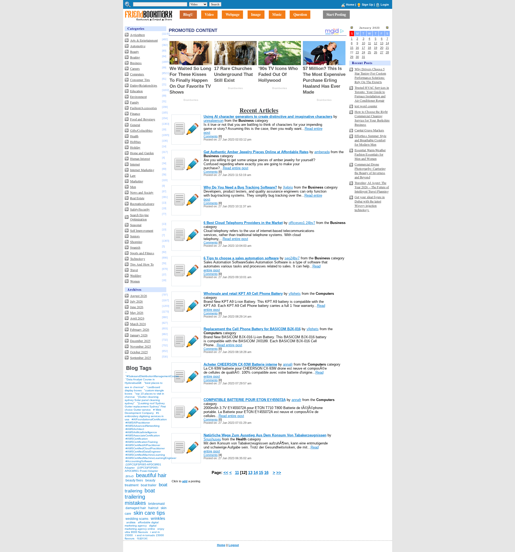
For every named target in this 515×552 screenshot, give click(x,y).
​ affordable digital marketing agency (142, 524)
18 (369, 47)
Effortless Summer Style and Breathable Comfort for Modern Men (371, 140)
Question (300, 14)
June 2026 (137, 307)
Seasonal (136, 225)
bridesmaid (156, 504)
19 (375, 47)
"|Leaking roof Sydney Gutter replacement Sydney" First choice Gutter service (145, 406)
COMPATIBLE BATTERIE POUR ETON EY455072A (245, 400)
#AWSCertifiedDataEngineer (143, 451)
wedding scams (137, 519)
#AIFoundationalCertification (149, 419)
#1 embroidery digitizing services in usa (144, 416)
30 (357, 56)
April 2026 (137, 318)
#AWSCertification (137, 438)
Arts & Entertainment (144, 40)
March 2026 (138, 324)
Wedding (136, 275)
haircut (153, 508)
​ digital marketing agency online (140, 527)
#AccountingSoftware (139, 461)
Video (209, 14)
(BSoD (130, 476)
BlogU (188, 14)
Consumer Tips (140, 80)
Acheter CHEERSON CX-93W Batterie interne (240, 364)
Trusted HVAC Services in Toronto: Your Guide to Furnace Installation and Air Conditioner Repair (372, 93)
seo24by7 (292, 258)
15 (261, 472)
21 (387, 47)
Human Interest (140, 158)
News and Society (142, 192)
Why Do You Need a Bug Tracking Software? (240, 187)
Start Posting (336, 14)
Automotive (137, 46)
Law (133, 175)
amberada (322, 152)
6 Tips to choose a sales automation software (241, 258)
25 (369, 52)
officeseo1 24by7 (302, 223)
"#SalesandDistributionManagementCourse (152, 376)
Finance (135, 113)
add (184, 481)
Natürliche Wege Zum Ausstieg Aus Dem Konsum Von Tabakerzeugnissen (265, 435)
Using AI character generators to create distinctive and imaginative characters (268, 117)
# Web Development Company (143, 411)
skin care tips (149, 513)
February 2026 (139, 329)
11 (237, 472)
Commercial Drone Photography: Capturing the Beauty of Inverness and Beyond (370, 170)
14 (255, 472)
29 (351, 56)
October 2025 (139, 352)
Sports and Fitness (142, 253)
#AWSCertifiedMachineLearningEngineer (151, 458)
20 (381, 47)
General (135, 125)
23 (357, 52)
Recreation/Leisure (142, 203)
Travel (134, 270)
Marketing (137, 181)
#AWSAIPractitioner (138, 422)
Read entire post (235, 168)
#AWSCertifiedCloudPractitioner (145, 448)
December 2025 (140, 340)
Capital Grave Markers (369, 130)
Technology (137, 258)
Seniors (135, 236)
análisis (130, 522)
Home (350, 4)
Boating (135, 57)
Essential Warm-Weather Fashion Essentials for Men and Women (370, 154)
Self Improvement (141, 230)
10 (363, 43)
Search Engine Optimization (139, 217)
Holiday (135, 147)
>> (278, 472)
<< (225, 472)
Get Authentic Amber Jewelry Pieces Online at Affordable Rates (256, 152)
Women (135, 281)
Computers (137, 74)
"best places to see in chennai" (144, 385)
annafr (288, 364)
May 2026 (137, 312)
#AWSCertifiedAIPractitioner (143, 445)
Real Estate (137, 198)
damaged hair (136, 508)
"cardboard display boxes (142, 389)
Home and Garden (142, 153)
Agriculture (137, 34)
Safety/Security (140, 209)
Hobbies (135, 141)
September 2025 (140, 357)
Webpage (233, 14)
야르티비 (142, 538)
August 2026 (138, 295)
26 (375, 52)
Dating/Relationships (143, 85)
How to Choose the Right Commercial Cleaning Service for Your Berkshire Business (372, 118)
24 (363, 52)
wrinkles (158, 518)
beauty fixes (134, 480)
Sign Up (367, 4)
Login (385, 4)
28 (387, 52)
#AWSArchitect (135, 429)
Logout (234, 545)
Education (136, 91)
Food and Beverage (142, 119)
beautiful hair (151, 475)
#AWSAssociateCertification (143, 435)
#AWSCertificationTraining (142, 441)
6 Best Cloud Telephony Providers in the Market (243, 223)
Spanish (135, 247)
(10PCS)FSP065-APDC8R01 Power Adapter (142, 469)
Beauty (134, 51)
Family (134, 102)
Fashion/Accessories (143, 108)
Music (277, 14)
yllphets (295, 294)
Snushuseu (212, 439)
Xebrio (288, 187)
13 (250, 472)
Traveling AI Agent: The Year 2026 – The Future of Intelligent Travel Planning (372, 187)
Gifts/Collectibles (141, 130)
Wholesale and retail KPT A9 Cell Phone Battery (243, 294)
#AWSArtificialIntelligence (141, 432)
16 (266, 472)
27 (381, 52)
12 (375, 43)
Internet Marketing (142, 170)
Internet (135, 164)
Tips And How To (142, 264)
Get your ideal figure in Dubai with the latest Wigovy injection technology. (370, 203)
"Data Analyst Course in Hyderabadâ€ (140, 381)
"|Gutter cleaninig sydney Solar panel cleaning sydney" (142, 400)
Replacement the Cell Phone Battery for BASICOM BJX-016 (252, 329)
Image (256, 14)
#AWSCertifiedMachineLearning (145, 454)
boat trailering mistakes (140, 497)
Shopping (136, 242)
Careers (135, 68)
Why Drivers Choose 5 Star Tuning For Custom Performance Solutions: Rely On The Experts (370, 75)
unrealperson (213, 121)
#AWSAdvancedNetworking (143, 425)
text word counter (366, 106)
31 (363, 56)
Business (136, 63)
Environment (138, 96)
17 (363, 47)
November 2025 (140, 346)
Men (133, 187)
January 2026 (139, 335)
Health (134, 136)
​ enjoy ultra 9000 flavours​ (144, 530)
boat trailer (148, 485)
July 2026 (136, 301)
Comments (211, 136)
